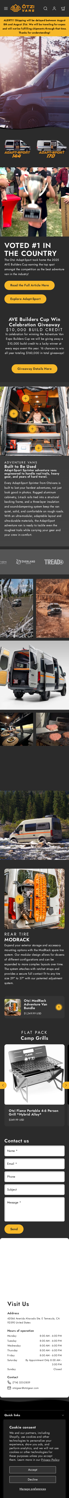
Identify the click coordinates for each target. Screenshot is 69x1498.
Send (14, 1229)
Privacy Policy (50, 1460)
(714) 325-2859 (21, 1382)
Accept (32, 1470)
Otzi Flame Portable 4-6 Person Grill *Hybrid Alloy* (33, 1112)
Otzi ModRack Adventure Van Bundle (35, 1004)
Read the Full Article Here (29, 285)
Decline (33, 1479)
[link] (54, 8)
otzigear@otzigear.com (26, 1388)
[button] (5, 8)
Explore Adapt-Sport (25, 299)
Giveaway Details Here (34, 368)
